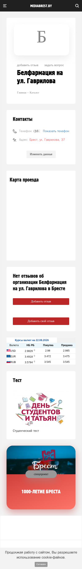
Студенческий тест (26, 430)
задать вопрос (54, 65)
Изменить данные (41, 154)
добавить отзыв (27, 65)
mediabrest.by (41, 6)
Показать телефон (56, 131)
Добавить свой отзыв (41, 321)
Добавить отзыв (41, 301)
